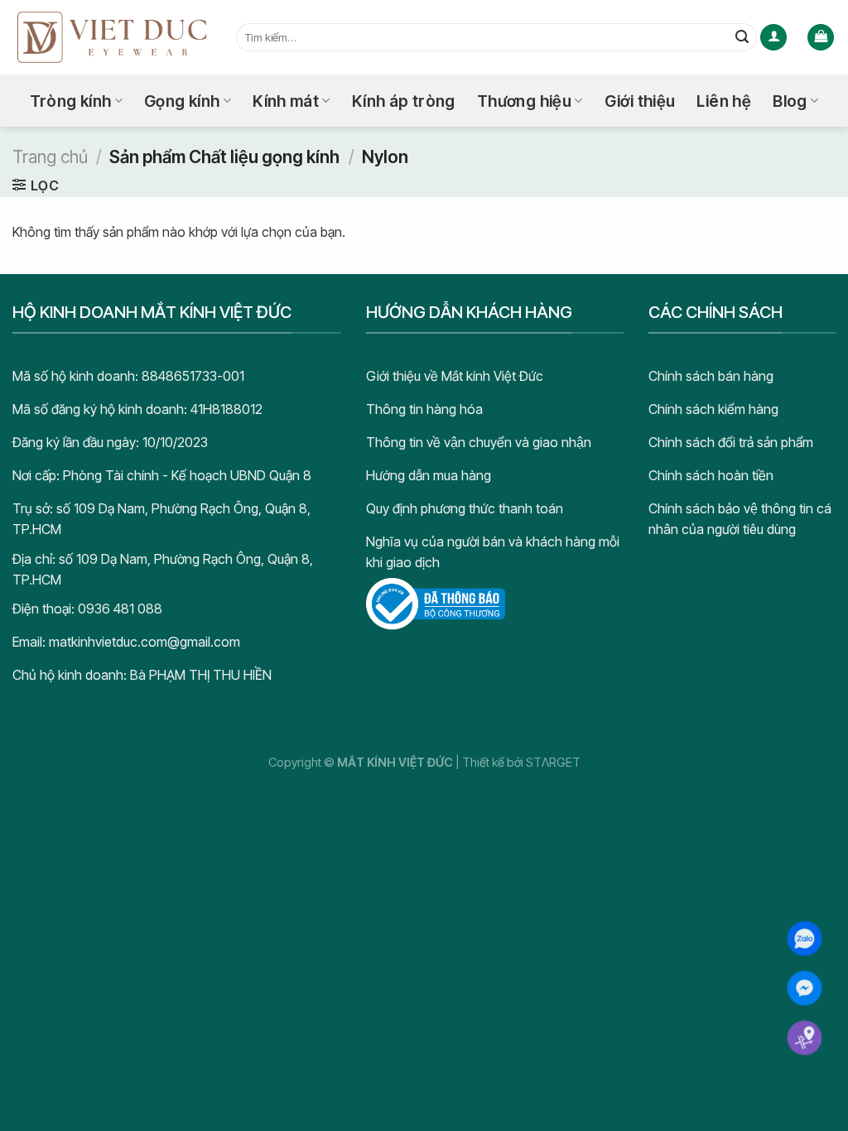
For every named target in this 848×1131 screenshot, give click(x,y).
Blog (790, 101)
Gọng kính (181, 101)
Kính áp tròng (403, 101)
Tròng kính (71, 101)
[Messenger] (804, 988)
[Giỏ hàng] (820, 37)
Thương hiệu (524, 101)
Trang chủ (50, 157)
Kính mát (286, 101)
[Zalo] (804, 938)
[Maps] (804, 1037)
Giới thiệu (640, 101)
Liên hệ (723, 101)
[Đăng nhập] (773, 37)
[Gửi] (742, 37)
